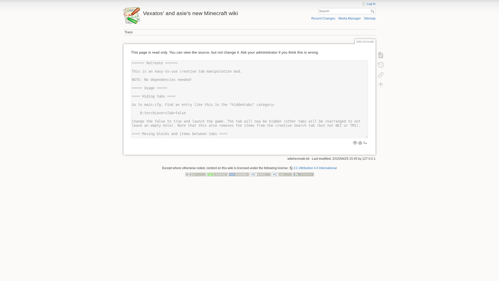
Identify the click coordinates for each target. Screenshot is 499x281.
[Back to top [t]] (381, 85)
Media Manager (349, 18)
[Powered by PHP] (238, 174)
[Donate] (217, 174)
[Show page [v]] (381, 55)
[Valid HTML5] (260, 174)
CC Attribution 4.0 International (315, 168)
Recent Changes (323, 18)
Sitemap (370, 18)
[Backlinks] (381, 75)
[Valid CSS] (282, 174)
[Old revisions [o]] (381, 65)
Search (373, 11)
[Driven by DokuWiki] (303, 174)
